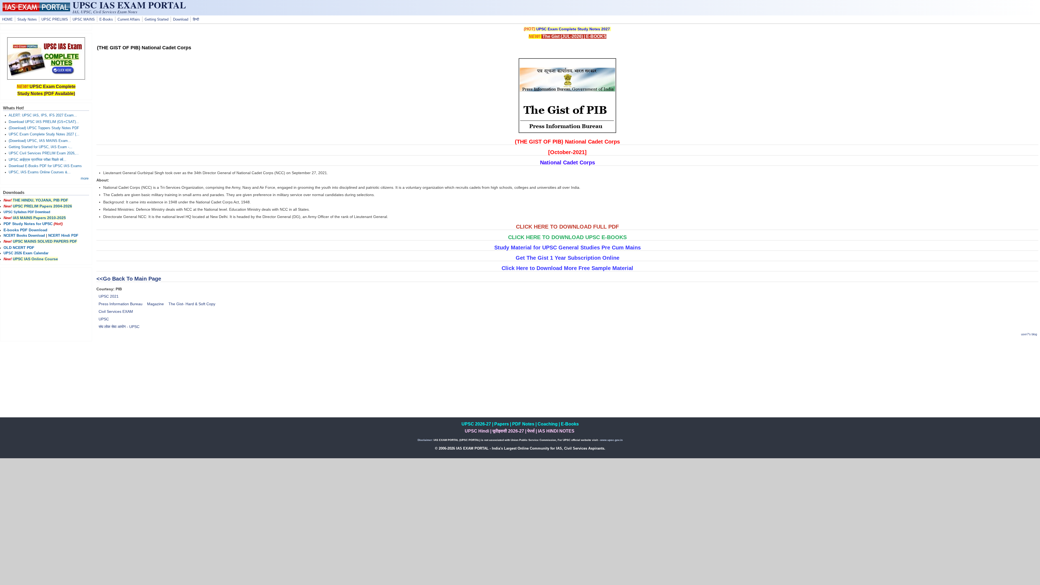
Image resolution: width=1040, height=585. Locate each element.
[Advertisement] (567, 379)
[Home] (36, 10)
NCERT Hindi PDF (63, 236)
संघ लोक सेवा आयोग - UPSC (119, 326)
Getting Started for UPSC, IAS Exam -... (40, 147)
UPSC (104, 319)
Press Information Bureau (120, 304)
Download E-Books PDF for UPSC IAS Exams (45, 166)
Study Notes (27, 19)
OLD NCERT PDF (19, 247)
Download (180, 19)
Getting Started (156, 19)
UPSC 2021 (109, 296)
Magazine (155, 304)
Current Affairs (129, 19)
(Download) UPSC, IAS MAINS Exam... (40, 141)
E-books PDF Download (25, 230)
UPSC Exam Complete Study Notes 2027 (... (44, 134)
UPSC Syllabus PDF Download (27, 212)
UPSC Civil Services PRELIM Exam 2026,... (44, 153)
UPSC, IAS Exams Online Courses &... (40, 172)
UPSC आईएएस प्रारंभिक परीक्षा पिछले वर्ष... (37, 160)
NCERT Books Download (24, 236)
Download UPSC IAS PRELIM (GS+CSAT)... (44, 122)
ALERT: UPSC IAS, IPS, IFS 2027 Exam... (43, 115)
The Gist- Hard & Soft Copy (191, 304)
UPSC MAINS (84, 19)
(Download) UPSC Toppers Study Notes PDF (44, 128)
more (85, 178)
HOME (7, 19)
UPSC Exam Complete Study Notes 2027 (573, 29)
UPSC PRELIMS (54, 19)
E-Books (106, 19)
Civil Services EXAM (116, 311)
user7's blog (1029, 334)
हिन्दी (196, 19)
